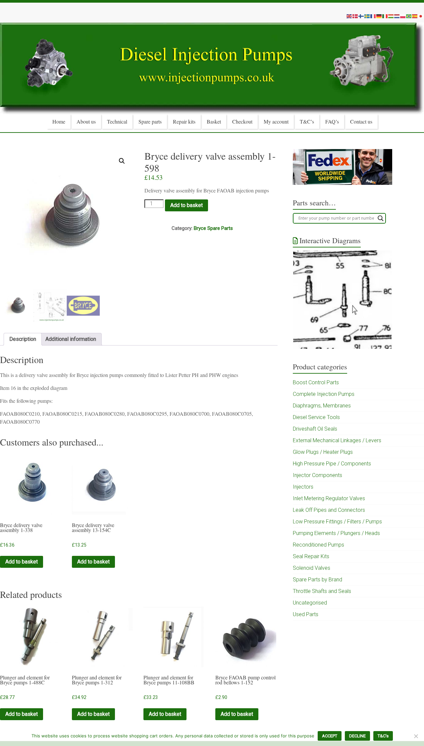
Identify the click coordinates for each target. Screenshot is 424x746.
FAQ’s (332, 121)
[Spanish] (415, 16)
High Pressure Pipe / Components (332, 463)
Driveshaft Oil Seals (315, 429)
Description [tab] (22, 339)
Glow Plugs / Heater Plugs (323, 452)
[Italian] (385, 16)
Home (58, 121)
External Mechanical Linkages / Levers (337, 440)
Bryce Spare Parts (213, 228)
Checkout (242, 121)
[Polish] (403, 16)
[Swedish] (367, 16)
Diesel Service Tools (316, 417)
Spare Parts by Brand (317, 579)
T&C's (383, 735)
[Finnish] (361, 16)
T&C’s (307, 121)
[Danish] (355, 16)
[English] (349, 16)
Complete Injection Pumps (323, 394)
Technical (117, 121)
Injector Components (317, 475)
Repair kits (184, 121)
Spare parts (150, 121)
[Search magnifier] (380, 218)
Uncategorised (310, 603)
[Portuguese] (409, 16)
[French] (373, 16)
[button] (122, 161)
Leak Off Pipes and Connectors (329, 510)
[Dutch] (397, 16)
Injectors (303, 487)
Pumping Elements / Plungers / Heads (336, 533)
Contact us (361, 121)
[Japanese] (421, 16)
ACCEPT (329, 735)
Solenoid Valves (311, 568)
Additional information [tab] (70, 339)
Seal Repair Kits (311, 556)
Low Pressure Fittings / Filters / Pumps (337, 521)
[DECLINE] (415, 736)
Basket (214, 121)
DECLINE (357, 735)
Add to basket (186, 205)
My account (276, 121)
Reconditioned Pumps (318, 545)
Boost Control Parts (316, 382)
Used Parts (305, 614)
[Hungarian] (391, 16)
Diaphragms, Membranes (322, 405)
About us (86, 121)
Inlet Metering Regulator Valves (329, 498)
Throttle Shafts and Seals (322, 591)
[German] (379, 16)
